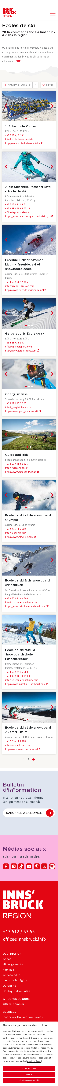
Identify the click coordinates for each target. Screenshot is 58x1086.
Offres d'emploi (13, 1004)
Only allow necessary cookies (29, 1080)
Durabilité (9, 986)
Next (51, 106)
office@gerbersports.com (18, 346)
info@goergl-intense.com (18, 407)
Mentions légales (34, 1061)
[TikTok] (21, 866)
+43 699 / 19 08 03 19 (17, 208)
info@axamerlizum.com (17, 745)
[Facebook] (6, 866)
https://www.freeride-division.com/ (24, 290)
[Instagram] (14, 866)
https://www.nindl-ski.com (19, 537)
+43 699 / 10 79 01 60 (17, 676)
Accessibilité (11, 975)
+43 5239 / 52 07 (14, 342)
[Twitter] (44, 866)
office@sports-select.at (17, 212)
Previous (6, 106)
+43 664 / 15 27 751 (16, 403)
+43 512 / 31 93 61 (15, 204)
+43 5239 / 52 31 (14, 135)
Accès (7, 959)
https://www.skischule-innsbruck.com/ (26, 606)
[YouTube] (29, 866)
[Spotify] (52, 866)
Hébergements (13, 964)
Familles (8, 969)
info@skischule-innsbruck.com (21, 602)
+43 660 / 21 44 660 (16, 598)
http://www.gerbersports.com (21, 350)
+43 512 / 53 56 (19, 931)
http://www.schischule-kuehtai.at (23, 143)
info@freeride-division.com (19, 286)
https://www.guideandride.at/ (21, 472)
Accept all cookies (29, 1068)
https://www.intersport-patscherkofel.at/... (28, 216)
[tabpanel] (29, 106)
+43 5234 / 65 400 (15, 529)
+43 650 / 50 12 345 (16, 282)
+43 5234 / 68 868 (15, 741)
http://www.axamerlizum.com (21, 749)
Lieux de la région (15, 980)
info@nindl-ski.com (15, 533)
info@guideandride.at (16, 468)
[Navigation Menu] (53, 15)
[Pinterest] (37, 866)
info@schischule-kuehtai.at (19, 139)
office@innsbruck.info (24, 939)
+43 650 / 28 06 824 (16, 464)
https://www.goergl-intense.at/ (22, 411)
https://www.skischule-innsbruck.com (25, 684)
